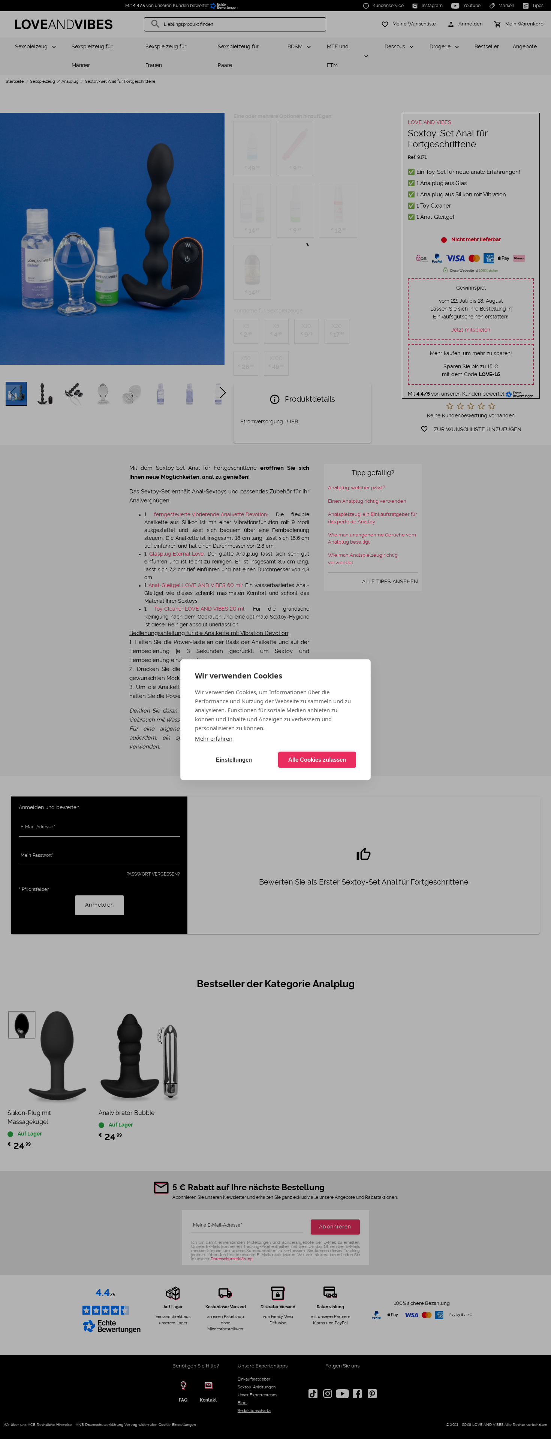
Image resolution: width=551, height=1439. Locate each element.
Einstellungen (234, 759)
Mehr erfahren (213, 738)
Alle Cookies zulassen (317, 759)
